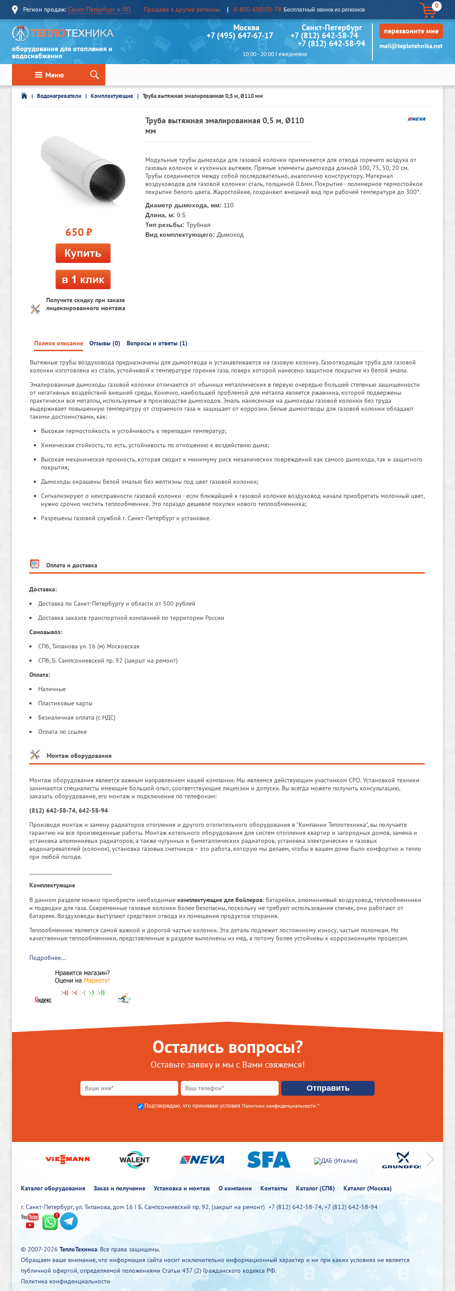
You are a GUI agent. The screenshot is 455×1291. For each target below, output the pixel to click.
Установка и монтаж (182, 1188)
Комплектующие (112, 96)
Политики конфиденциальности (279, 1105)
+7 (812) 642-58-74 (324, 35)
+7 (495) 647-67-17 (240, 35)
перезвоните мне (411, 30)
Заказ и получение (119, 1188)
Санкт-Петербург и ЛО (99, 9)
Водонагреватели (59, 96)
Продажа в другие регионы (182, 9)
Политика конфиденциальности (65, 1281)
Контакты (273, 1188)
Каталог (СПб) (315, 1188)
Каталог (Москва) (367, 1188)
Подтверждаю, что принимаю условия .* (231, 1106)
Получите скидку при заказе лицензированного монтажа (85, 304)
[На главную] (63, 35)
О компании (235, 1188)
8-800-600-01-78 (258, 9)
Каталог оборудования (53, 1188)
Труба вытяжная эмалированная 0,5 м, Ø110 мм (203, 96)
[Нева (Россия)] (416, 118)
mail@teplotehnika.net (411, 46)
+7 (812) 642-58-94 (331, 43)
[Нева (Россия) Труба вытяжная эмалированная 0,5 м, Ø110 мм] (83, 169)
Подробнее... (47, 958)
